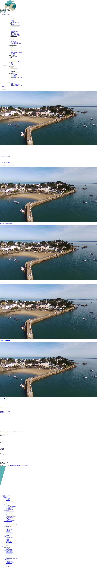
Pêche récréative (13, 41)
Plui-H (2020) (13, 83)
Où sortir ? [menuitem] (8, 499)
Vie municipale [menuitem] (4, 546)
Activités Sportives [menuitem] (9, 541)
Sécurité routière (13, 81)
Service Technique (13, 76)
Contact (3, 86)
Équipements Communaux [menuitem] (8, 550)
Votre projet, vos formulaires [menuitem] (11, 565)
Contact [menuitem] (3, 567)
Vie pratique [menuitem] (6, 504)
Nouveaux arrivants (14, 27)
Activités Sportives (14, 59)
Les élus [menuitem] (7, 548)
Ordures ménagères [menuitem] (9, 517)
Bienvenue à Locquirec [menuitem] (6, 495)
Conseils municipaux (14, 68)
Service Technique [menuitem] (9, 557)
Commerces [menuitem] (6, 497)
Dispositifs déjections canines (15, 35)
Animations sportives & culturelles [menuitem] (11, 524)
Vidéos (12, 64)
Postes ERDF (13, 53)
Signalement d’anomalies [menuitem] (10, 520)
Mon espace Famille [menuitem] (9, 537)
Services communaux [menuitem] (7, 554)
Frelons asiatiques (13, 32)
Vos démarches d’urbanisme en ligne (16, 85)
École (11, 57)
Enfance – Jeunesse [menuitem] (7, 536)
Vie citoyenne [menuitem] (6, 559)
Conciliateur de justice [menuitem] (10, 562)
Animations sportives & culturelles (16, 43)
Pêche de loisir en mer (14, 42)
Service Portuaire (13, 75)
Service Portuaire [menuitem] (9, 556)
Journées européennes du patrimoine (16, 52)
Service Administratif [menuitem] (9, 555)
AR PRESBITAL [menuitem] (9, 553)
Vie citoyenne (10, 78)
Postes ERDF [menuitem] (8, 534)
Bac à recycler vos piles (14, 33)
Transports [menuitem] (8, 505)
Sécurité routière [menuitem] (9, 563)
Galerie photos (10, 62)
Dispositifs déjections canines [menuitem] (11, 516)
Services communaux (11, 73)
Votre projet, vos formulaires (15, 84)
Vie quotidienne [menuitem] (4, 496)
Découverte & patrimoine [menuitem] (8, 526)
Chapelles (12, 48)
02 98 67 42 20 (2, 449)
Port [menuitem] (7, 528)
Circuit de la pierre (13, 50)
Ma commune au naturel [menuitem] (10, 511)
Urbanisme (10, 82)
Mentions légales (13, 465)
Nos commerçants (13, 19)
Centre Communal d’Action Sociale (16, 77)
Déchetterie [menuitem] (8, 518)
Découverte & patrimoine (12, 45)
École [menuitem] (7, 538)
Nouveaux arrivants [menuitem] (9, 509)
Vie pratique (10, 23)
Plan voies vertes (13, 30)
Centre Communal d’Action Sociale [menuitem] (12, 558)
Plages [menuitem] (7, 527)
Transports (12, 24)
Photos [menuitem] (7, 544)
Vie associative (13, 44)
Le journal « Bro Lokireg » (15, 26)
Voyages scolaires (13, 60)
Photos (12, 63)
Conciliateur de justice (14, 80)
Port (11, 47)
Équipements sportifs (14, 70)
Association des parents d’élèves (16, 61)
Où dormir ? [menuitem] (8, 500)
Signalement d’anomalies (14, 38)
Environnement (10, 28)
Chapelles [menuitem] (8, 530)
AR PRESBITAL (13, 71)
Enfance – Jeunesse (11, 55)
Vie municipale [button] (4, 65)
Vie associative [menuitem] (8, 525)
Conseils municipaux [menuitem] (9, 549)
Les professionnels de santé (15, 22)
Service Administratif (14, 74)
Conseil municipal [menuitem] (7, 547)
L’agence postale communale (15, 25)
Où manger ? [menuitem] (8, 498)
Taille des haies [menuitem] (8, 519)
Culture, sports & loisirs (12, 39)
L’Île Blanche (13, 54)
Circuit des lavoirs (13, 51)
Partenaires (27, 465)
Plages (12, 46)
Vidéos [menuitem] (7, 545)
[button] (2, 12)
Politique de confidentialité (20, 465)
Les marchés (12, 21)
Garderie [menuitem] (7, 540)
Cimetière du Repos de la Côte (15, 72)
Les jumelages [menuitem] (8, 508)
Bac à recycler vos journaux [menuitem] (10, 515)
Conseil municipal (11, 66)
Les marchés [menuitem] (8, 502)
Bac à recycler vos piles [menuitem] (10, 514)
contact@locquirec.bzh (4, 454)
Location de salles (13, 69)
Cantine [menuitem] (7, 539)
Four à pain (12, 49)
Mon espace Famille (14, 56)
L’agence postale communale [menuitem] (11, 506)
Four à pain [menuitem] (8, 531)
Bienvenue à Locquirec (6, 14)
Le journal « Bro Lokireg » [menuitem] (10, 507)
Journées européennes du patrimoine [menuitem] (12, 533)
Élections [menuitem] (7, 560)
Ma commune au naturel (14, 29)
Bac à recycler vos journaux (15, 34)
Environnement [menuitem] (6, 510)
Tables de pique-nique (14, 31)
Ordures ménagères (14, 36)
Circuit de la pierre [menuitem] (9, 532)
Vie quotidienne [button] (4, 15)
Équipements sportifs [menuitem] (9, 552)
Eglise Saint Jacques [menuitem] (9, 529)
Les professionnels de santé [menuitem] (10, 503)
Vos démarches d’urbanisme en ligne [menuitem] (12, 566)
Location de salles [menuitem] (9, 551)
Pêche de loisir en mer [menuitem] (9, 523)
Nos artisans (12, 20)
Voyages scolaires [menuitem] (9, 542)
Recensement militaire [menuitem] (9, 561)
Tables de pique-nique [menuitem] (9, 512)
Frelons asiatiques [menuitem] (9, 513)
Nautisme (12, 40)
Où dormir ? (12, 18)
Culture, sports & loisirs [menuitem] (8, 521)
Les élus (12, 67)
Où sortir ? (12, 17)
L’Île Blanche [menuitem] (8, 535)
